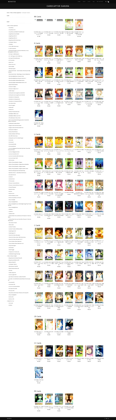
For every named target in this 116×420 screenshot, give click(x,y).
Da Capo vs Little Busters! (14, 54)
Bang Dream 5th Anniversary (15, 40)
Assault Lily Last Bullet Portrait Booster (16, 31)
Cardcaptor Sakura (13, 42)
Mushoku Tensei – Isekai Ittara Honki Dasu (17, 172)
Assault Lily (11, 27)
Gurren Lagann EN (12, 274)
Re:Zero (10, 191)
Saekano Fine (11, 213)
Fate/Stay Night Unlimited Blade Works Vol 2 (18, 82)
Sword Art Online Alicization (14, 235)
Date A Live (11, 62)
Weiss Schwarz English (12, 256)
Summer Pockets (12, 226)
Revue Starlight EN (12, 294)
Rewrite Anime (12, 189)
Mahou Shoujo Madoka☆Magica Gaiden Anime (18, 168)
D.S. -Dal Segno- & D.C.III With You (15, 56)
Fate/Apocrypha (12, 68)
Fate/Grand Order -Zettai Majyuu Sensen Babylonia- (19, 74)
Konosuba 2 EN (12, 284)
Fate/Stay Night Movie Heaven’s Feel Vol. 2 (17, 78)
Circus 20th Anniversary (13, 46)
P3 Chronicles (11, 181)
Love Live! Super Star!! (13, 158)
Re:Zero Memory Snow (13, 195)
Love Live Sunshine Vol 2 (14, 154)
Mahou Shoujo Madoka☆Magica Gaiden (17, 166)
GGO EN (10, 270)
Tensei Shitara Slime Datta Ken (15, 241)
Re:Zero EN (11, 296)
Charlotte (11, 44)
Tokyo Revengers (12, 245)
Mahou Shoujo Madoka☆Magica (15, 162)
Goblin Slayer (11, 90)
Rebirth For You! (11, 301)
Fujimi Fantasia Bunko (13, 84)
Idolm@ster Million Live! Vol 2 (14, 115)
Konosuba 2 (11, 142)
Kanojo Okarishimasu (13, 131)
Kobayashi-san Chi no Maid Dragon (16, 138)
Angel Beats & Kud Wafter (14, 33)
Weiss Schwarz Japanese (15, 12)
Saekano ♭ (11, 211)
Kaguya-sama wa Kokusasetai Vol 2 (16, 127)
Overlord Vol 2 (12, 179)
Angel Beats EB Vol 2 (13, 38)
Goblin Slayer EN (12, 272)
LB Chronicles (11, 160)
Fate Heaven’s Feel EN (13, 266)
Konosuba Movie (12, 146)
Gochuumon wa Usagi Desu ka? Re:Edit (17, 95)
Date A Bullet (11, 66)
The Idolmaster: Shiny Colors (14, 117)
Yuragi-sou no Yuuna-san (14, 251)
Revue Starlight (12, 199)
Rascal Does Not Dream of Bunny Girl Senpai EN (18, 292)
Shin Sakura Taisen (13, 222)
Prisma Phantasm (12, 187)
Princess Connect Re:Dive (14, 183)
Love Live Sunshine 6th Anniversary (16, 156)
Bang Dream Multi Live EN (14, 260)
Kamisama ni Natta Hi (13, 129)
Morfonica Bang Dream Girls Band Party (17, 170)
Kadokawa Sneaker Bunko (14, 123)
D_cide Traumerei (12, 48)
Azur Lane (11, 303)
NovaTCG (12, 1)
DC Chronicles (12, 60)
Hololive (10, 305)
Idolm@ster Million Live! (13, 113)
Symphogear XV (12, 233)
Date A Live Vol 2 (12, 64)
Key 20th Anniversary (13, 135)
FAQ (94, 1)
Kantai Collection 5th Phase (14, 133)
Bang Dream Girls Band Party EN (15, 258)
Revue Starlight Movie (13, 207)
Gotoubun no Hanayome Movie (15, 101)
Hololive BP (11, 107)
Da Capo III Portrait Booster (14, 58)
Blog (89, 1)
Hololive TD (11, 109)
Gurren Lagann (12, 105)
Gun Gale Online (12, 103)
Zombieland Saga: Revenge (14, 253)
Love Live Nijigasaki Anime (14, 151)
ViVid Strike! (11, 247)
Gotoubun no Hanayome (14, 97)
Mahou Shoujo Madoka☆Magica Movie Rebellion (19, 164)
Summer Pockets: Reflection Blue (15, 228)
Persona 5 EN (11, 290)
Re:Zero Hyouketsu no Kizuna (15, 197)
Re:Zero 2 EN (11, 299)
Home (79, 1)
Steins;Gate (11, 224)
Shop (84, 1)
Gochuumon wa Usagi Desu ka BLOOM (17, 92)
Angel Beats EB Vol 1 (13, 36)
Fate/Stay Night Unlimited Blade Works (16, 80)
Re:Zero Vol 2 (11, 193)
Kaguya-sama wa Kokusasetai (15, 125)
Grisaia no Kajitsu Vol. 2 (13, 88)
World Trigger (11, 249)
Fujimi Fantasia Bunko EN (14, 268)
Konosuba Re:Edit (12, 144)
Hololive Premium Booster (14, 111)
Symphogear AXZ (12, 231)
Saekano (11, 209)
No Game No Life (12, 174)
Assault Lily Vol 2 (12, 29)
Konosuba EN (11, 282)
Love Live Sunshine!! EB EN (14, 286)
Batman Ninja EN (12, 262)
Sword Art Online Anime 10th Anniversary (17, 237)
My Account (100, 1)
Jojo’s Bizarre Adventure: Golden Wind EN (17, 276)
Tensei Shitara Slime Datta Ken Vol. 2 (16, 243)
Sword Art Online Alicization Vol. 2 (15, 239)
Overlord (10, 176)
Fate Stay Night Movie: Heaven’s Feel (16, 76)
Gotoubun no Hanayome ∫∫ (14, 99)
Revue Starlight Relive (13, 201)
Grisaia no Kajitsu (12, 86)
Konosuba (11, 140)
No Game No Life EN (13, 288)
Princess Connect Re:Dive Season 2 (16, 185)
